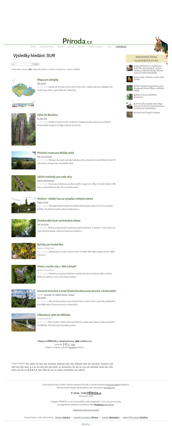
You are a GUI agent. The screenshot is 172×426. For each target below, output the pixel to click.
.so (60, 367)
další (73, 344)
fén (22, 370)
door (42, 367)
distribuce (61, 364)
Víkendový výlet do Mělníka (53, 314)
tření (72, 364)
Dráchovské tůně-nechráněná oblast (58, 220)
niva (84, 367)
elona (27, 367)
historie (71, 295)
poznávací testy (46, 47)
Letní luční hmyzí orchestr (147, 112)
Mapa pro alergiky (48, 79)
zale (49, 367)
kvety (67, 364)
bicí (89, 364)
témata (60, 47)
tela (46, 367)
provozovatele (113, 384)
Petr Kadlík (41, 83)
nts (80, 367)
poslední (73, 347)
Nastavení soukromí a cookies (86, 410)
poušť (13, 370)
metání (32, 364)
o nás (109, 47)
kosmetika (52, 364)
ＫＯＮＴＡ (32, 370)
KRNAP (58, 295)
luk (73, 367)
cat (25, 370)
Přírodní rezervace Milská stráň (55, 152)
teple (13, 367)
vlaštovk (81, 370)
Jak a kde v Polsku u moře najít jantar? (149, 78)
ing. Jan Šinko (42, 224)
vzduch (60, 370)
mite (111, 364)
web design (104, 404)
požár (85, 364)
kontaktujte (109, 387)
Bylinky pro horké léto (50, 244)
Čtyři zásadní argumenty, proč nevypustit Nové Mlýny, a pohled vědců (149, 88)
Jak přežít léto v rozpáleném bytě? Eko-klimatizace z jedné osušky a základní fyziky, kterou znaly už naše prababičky (148, 69)
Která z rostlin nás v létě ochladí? (56, 266)
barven (55, 367)
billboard (78, 364)
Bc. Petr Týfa (42, 119)
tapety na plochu (96, 47)
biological (105, 364)
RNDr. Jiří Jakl (42, 202)
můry (111, 367)
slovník (81, 47)
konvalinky (96, 364)
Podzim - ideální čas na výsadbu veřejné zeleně (65, 198)
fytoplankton (69, 370)
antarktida (94, 367)
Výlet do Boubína (47, 114)
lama (22, 367)
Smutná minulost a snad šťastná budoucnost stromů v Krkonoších (76, 291)
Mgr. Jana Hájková (44, 157)
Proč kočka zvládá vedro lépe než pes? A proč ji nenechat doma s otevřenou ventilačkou (149, 106)
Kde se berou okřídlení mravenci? (145, 96)
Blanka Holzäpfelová (45, 181)
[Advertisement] (86, 17)
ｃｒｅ (33, 367)
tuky (106, 367)
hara (41, 364)
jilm (27, 364)
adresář (71, 47)
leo (49, 370)
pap (17, 367)
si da (18, 370)
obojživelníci (67, 367)
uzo (76, 370)
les (53, 295)
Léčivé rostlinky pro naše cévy (54, 176)
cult (38, 367)
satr (88, 367)
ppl (52, 370)
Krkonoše (47, 295)
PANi (45, 370)
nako (45, 364)
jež (37, 364)
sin (55, 370)
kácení (64, 295)
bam (40, 370)
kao (77, 367)
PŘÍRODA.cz (94, 393)
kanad (101, 367)
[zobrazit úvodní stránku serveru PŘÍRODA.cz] (86, 41)
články (33, 47)
